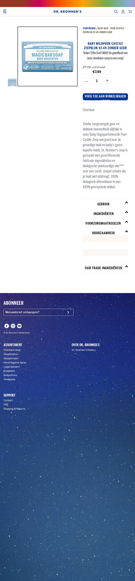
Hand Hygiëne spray (15, 362)
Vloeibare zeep (12, 350)
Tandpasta (9, 379)
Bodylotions (10, 375)
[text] (105, 238)
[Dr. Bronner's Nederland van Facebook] (7, 326)
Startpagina (89, 28)
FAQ (6, 404)
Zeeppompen (11, 358)
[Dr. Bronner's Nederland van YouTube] (19, 326)
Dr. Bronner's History (84, 350)
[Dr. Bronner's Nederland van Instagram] (13, 326)
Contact (8, 400)
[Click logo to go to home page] (67, 11)
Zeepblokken (11, 354)
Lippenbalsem (12, 366)
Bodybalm (9, 371)
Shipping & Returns (14, 408)
